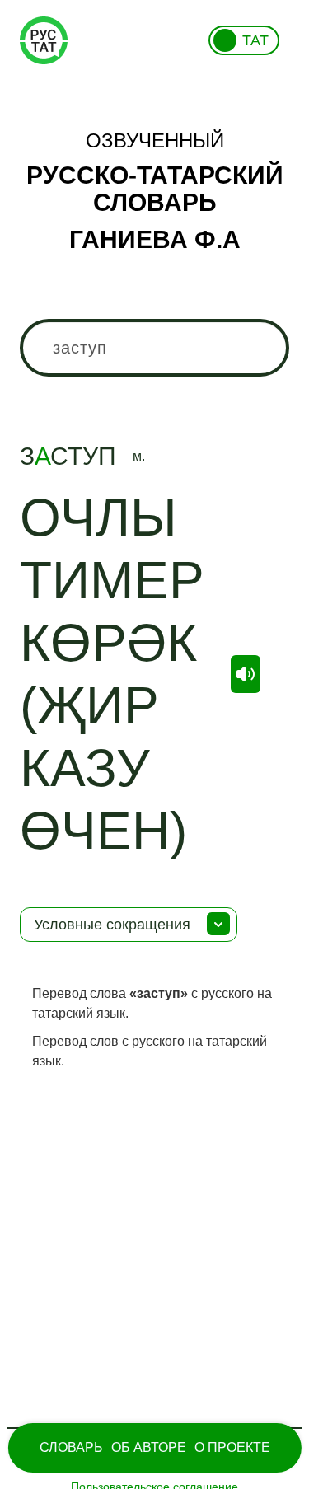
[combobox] (154, 348)
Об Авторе (148, 1447)
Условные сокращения (112, 924)
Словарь (71, 1447)
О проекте (232, 1447)
